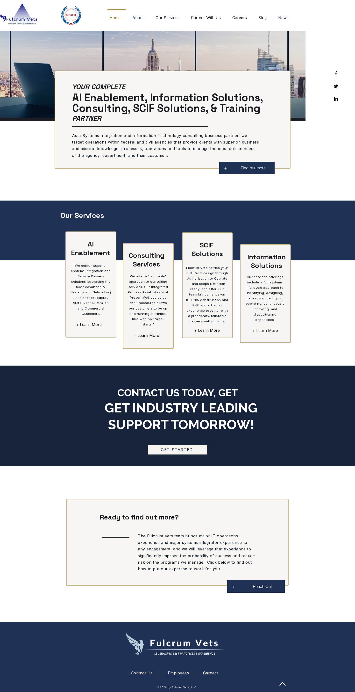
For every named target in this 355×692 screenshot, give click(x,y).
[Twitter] (336, 86)
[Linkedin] (336, 99)
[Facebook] (336, 73)
